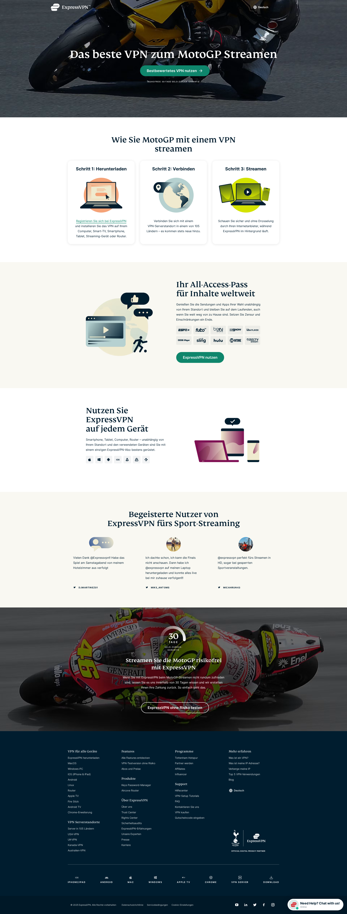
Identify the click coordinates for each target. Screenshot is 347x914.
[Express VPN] (69, 7)
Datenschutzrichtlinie (132, 905)
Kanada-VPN (75, 844)
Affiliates (180, 768)
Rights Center (129, 817)
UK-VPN (72, 839)
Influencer (181, 774)
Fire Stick (73, 801)
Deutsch (263, 7)
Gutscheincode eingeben (189, 817)
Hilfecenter (181, 790)
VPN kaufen (182, 812)
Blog (231, 779)
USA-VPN (73, 834)
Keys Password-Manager (136, 785)
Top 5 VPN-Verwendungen (244, 774)
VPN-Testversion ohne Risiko (138, 763)
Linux (71, 785)
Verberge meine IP (239, 768)
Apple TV (73, 795)
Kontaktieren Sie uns (187, 806)
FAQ (177, 801)
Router (72, 790)
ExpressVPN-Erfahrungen (136, 828)
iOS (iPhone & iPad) (79, 774)
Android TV (74, 806)
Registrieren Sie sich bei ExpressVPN (101, 221)
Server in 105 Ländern (81, 828)
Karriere (126, 844)
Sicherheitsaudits (131, 823)
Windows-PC (75, 768)
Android (72, 779)
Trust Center (128, 812)
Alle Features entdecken (135, 757)
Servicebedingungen (157, 905)
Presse (125, 839)
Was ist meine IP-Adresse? (244, 763)
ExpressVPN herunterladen (83, 757)
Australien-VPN (76, 850)
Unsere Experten (131, 833)
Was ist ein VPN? (238, 757)
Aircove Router (130, 790)
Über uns (126, 806)
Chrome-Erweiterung (80, 812)
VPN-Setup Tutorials (187, 795)
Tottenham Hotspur (186, 757)
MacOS (72, 763)
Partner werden (184, 763)
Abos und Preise (131, 768)
